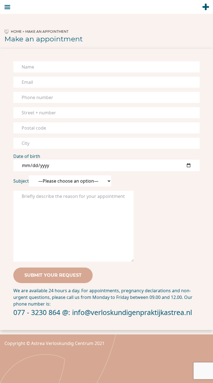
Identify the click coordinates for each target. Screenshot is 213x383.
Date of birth (26, 156)
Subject (21, 181)
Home (16, 31)
